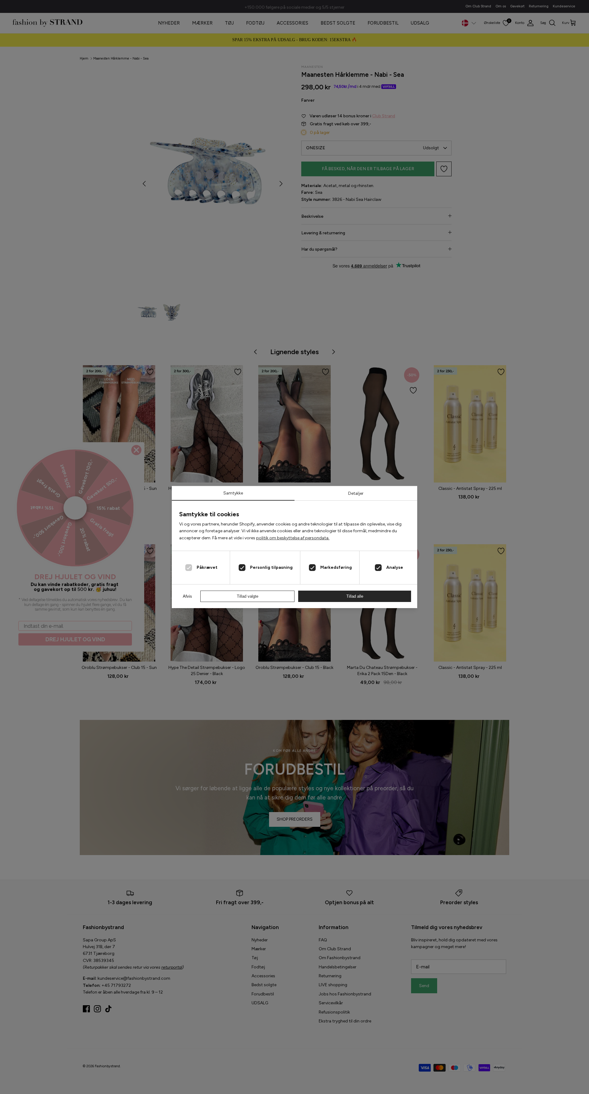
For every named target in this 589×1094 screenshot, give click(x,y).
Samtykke (233, 493)
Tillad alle (354, 596)
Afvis (187, 596)
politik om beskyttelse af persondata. (292, 538)
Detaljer (356, 493)
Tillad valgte (247, 596)
